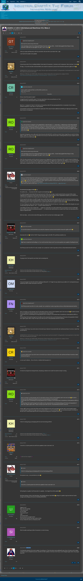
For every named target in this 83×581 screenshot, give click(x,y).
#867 (78, 223)
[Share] (79, 33)
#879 (78, 527)
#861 (78, 37)
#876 (78, 443)
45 (14, 33)
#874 (78, 389)
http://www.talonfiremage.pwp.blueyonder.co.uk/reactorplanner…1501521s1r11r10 (38, 75)
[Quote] (78, 56)
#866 (78, 171)
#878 (78, 504)
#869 (78, 279)
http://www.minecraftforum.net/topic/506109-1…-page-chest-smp (51, 183)
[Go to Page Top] (81, 579)
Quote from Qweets (27, 121)
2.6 (30, 21)
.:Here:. (44, 270)
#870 (78, 299)
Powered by (42, 579)
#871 (78, 326)
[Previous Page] (3, 33)
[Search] (80, 1)
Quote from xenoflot (27, 226)
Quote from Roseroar (27, 239)
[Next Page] (21, 33)
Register (75, 1)
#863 (78, 83)
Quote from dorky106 (27, 87)
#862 (78, 61)
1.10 (57, 21)
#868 (78, 255)
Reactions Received (8, 270)
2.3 (26, 21)
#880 (78, 547)
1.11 (60, 21)
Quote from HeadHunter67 (28, 40)
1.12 (63, 21)
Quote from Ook (26, 393)
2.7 (32, 21)
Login (70, 1)
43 (10, 33)
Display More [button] (49, 94)
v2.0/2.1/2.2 (21, 21)
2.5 (28, 21)
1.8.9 (51, 21)
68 (18, 33)
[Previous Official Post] (72, 563)
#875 (78, 419)
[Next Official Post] (75, 563)
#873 (78, 368)
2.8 (34, 21)
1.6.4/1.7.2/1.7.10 (45, 21)
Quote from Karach (27, 174)
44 (12, 33)
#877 (78, 464)
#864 (78, 118)
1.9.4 (54, 21)
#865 (78, 144)
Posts (6, 50)
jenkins (46, 20)
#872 (78, 348)
